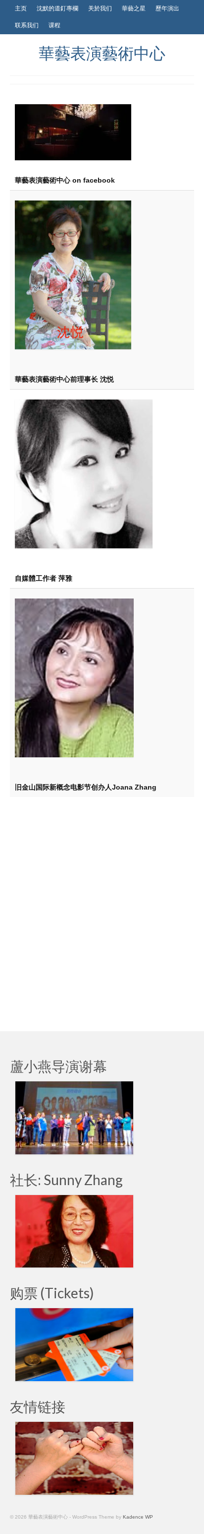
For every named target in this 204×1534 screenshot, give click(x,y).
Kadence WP (138, 1517)
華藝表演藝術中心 (102, 53)
